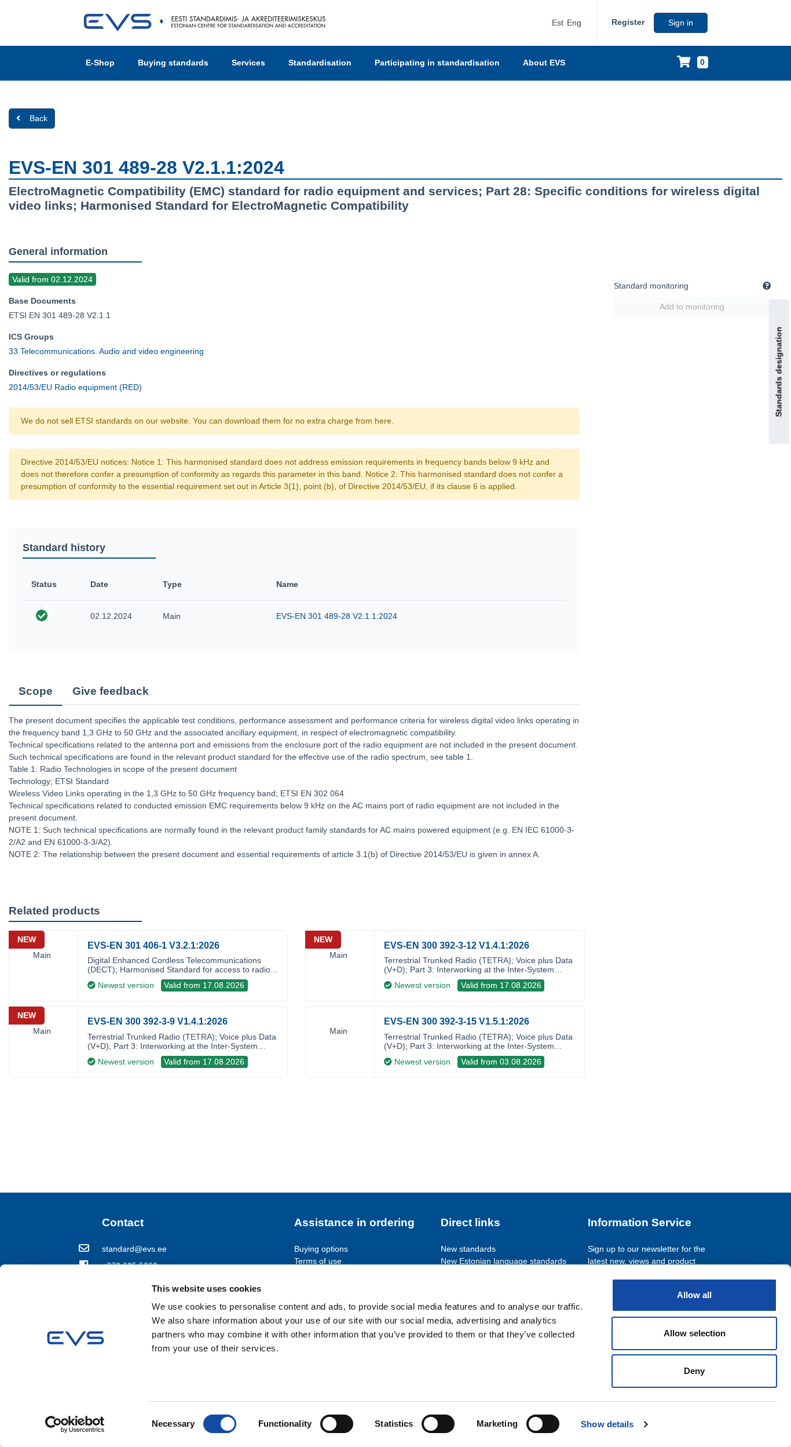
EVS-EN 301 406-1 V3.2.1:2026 (153, 945)
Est (557, 22)
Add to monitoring (692, 306)
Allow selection (695, 1333)
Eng (574, 22)
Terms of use (318, 1261)
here (383, 420)
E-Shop (100, 62)
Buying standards (173, 62)
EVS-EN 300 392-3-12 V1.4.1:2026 (456, 945)
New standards (468, 1248)
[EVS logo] (208, 22)
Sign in (680, 22)
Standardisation (319, 62)
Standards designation (778, 372)
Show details (607, 1424)
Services (248, 62)
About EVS (544, 62)
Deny (694, 1371)
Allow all (694, 1295)
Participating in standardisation (437, 62)
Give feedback (110, 691)
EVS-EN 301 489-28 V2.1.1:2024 (336, 616)
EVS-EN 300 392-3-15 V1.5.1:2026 (456, 1021)
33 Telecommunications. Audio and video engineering (106, 351)
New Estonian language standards (503, 1261)
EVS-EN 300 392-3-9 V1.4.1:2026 (157, 1021)
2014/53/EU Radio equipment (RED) (75, 387)
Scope (36, 691)
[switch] (336, 1424)
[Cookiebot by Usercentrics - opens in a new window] (75, 1424)
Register (627, 22)
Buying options (321, 1248)
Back (38, 118)
